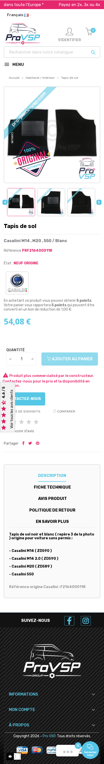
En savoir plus (52, 521)
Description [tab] (52, 475)
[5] (36, 422)
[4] (29, 422)
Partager (23, 443)
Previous (5, 202)
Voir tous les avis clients (12, 409)
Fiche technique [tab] (52, 487)
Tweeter (30, 443)
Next (98, 202)
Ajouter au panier (72, 358)
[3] (21, 422)
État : (8, 263)
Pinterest (37, 443)
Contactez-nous (24, 399)
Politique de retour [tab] (52, 510)
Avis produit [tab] (52, 498)
